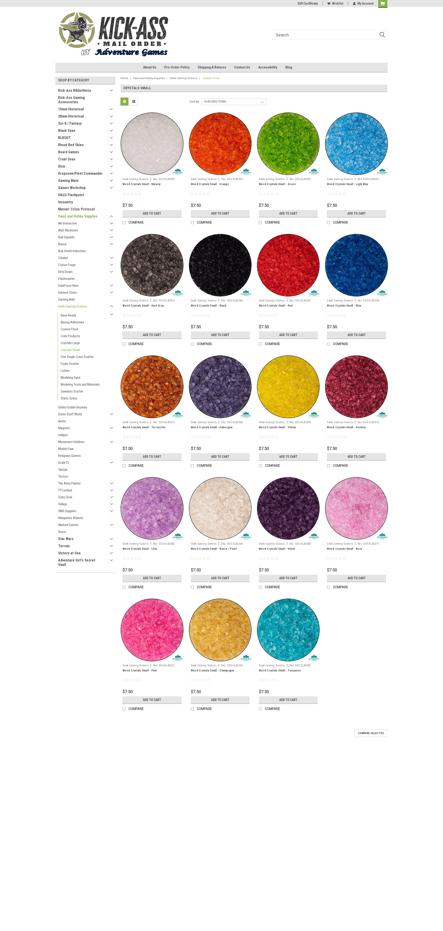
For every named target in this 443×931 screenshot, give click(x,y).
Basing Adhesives (72, 322)
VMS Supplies (67, 511)
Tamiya (62, 469)
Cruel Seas (66, 159)
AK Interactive (67, 223)
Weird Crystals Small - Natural (142, 184)
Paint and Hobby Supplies (78, 216)
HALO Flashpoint (71, 195)
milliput (63, 435)
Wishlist (337, 3)
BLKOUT (64, 138)
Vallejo (62, 504)
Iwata (62, 421)
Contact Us (242, 67)
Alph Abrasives (68, 230)
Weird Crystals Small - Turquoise (280, 670)
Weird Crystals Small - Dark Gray (143, 305)
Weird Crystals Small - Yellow (277, 427)
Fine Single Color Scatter (77, 357)
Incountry (65, 202)
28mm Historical (71, 116)
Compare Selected (371, 733)
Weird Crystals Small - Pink (140, 670)
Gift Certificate (308, 3)
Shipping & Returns (212, 67)
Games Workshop (72, 188)
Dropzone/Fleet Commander (80, 173)
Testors (63, 476)
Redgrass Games (69, 456)
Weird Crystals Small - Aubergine (212, 427)
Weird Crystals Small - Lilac (140, 548)
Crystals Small (70, 350)
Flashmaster (66, 279)
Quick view (152, 172)
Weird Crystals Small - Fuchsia (346, 427)
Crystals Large (70, 343)
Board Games (68, 152)
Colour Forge (66, 265)
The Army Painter (69, 483)
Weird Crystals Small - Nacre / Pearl (214, 548)
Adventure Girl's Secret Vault (76, 562)
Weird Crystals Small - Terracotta (144, 427)
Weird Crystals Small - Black (209, 305)
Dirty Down (65, 272)
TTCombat (65, 490)
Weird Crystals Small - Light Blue (347, 184)
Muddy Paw (66, 449)
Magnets (64, 428)
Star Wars (66, 539)
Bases (62, 244)
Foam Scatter (70, 364)
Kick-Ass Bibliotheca (74, 90)
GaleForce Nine (68, 286)
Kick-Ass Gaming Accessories (71, 99)
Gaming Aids (66, 299)
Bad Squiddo (66, 237)
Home (124, 78)
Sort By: (195, 101)
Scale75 (63, 463)
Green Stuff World (70, 414)
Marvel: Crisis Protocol (76, 209)
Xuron (62, 532)
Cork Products (70, 336)
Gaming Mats (68, 180)
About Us (149, 67)
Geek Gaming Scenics (72, 306)
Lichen (65, 371)
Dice (61, 166)
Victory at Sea (69, 553)
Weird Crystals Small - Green (277, 184)
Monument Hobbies (71, 442)
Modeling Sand (70, 377)
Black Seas (66, 130)
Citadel (63, 258)
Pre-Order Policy (177, 67)
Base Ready (68, 315)
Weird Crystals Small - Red (276, 305)
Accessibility (267, 67)
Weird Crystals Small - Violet (277, 548)
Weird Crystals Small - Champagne (212, 670)
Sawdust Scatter (72, 391)
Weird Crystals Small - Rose (344, 548)
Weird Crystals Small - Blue (344, 305)
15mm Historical (71, 109)
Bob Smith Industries (72, 251)
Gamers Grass (67, 292)
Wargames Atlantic (71, 518)
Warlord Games (68, 525)
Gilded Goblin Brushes (72, 407)
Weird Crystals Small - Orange (210, 184)
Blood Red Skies (71, 145)
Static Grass (69, 398)
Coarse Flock (69, 329)
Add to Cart (152, 213)
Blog (288, 67)
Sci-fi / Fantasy (70, 123)
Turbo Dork (65, 497)
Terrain (64, 546)
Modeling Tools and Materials (80, 384)
